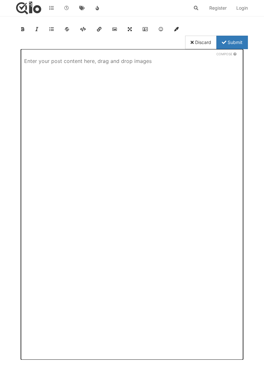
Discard (202, 42)
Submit (234, 42)
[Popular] (97, 8)
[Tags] (82, 8)
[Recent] (67, 8)
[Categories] (51, 8)
